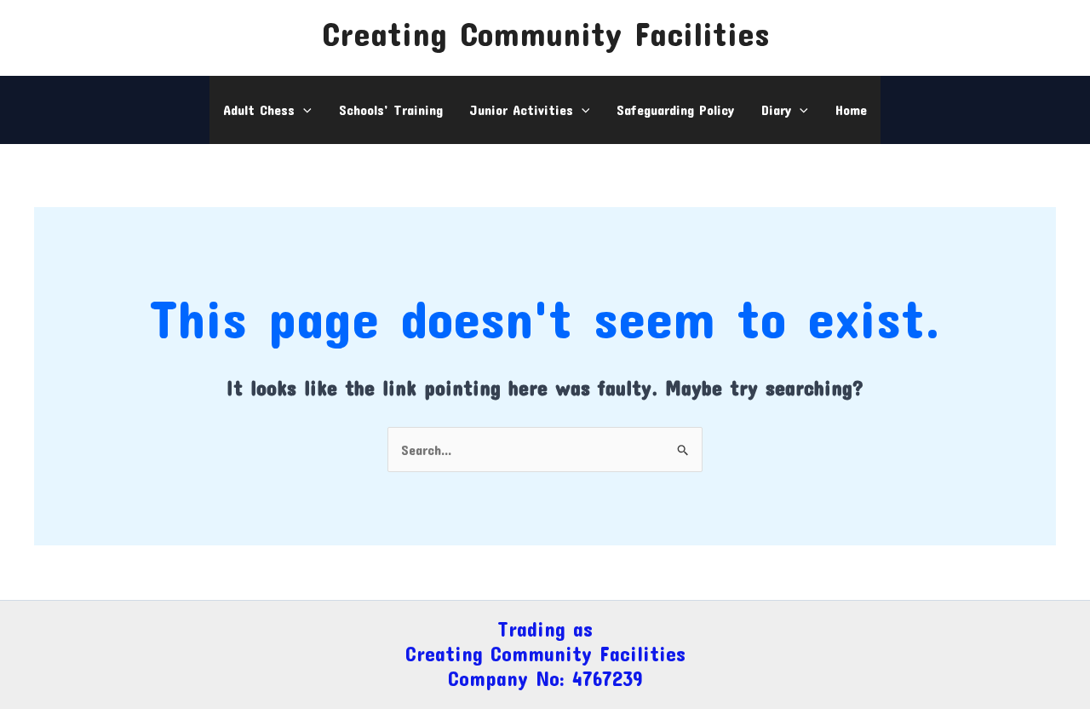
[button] (303, 110)
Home (851, 109)
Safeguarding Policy (675, 109)
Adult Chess (259, 109)
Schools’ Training (391, 109)
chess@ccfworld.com (102, 20)
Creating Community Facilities (545, 33)
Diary (776, 109)
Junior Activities (521, 109)
